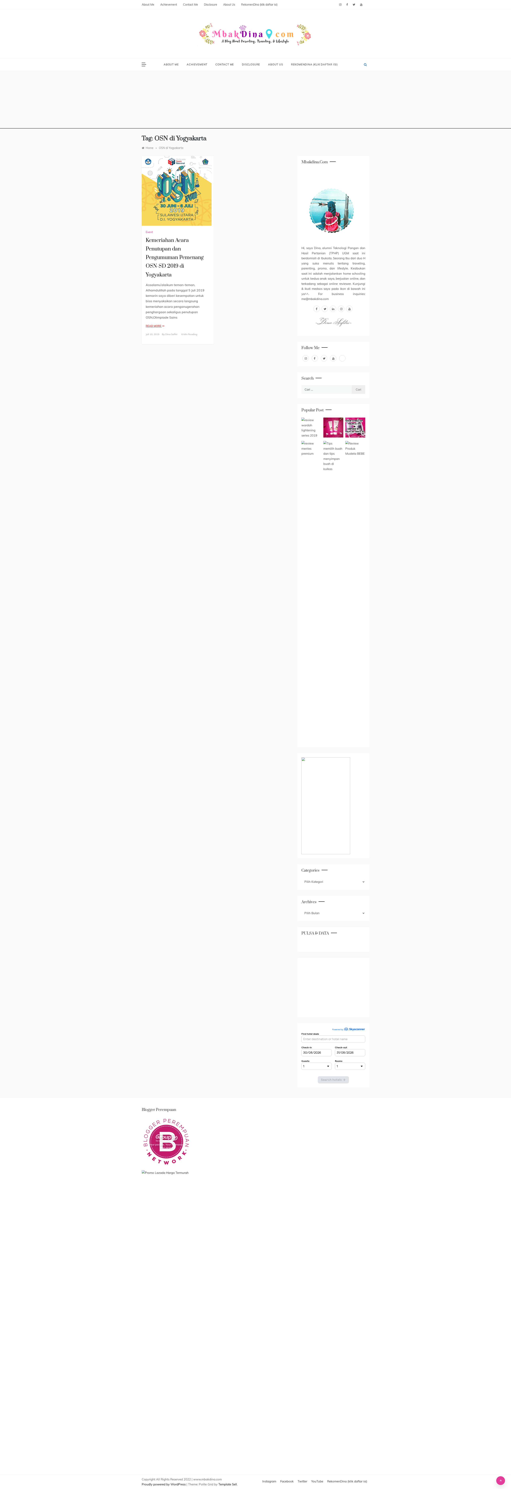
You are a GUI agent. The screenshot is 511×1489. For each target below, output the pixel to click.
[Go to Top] (500, 1480)
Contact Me (190, 4)
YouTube (317, 1481)
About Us (229, 4)
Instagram (269, 1481)
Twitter (302, 1481)
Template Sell (227, 1484)
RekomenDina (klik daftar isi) (259, 4)
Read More (154, 326)
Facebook (287, 1481)
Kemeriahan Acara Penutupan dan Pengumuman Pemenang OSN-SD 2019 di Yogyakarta (175, 257)
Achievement (168, 4)
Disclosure (210, 4)
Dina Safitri (171, 334)
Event (149, 232)
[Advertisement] (255, 101)
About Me (148, 4)
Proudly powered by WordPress (164, 1484)
